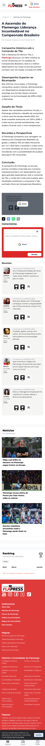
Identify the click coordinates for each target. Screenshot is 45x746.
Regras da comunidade (11, 621)
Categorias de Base (9, 689)
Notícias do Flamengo (10, 610)
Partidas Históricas (9, 676)
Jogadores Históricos (10, 667)
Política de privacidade (11, 618)
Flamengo (7, 58)
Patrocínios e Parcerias (10, 683)
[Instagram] (10, 594)
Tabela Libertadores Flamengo (13, 643)
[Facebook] (16, 594)
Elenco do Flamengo (10, 646)
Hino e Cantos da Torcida (11, 693)
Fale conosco (7, 625)
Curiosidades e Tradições (11, 680)
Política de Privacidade (15, 737)
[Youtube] (4, 594)
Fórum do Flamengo (10, 614)
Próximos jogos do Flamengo (13, 636)
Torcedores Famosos (32, 704)
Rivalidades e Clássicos (32, 670)
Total (5, 561)
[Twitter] (22, 594)
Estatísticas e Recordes (33, 680)
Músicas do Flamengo (10, 650)
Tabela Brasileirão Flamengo (12, 639)
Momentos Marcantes (32, 689)
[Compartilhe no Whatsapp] (13, 219)
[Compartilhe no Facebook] (8, 219)
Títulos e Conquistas (31, 661)
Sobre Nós (6, 607)
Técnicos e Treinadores (32, 667)
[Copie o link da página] (18, 219)
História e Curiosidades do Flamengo (20, 658)
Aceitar (39, 735)
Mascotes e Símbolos (32, 676)
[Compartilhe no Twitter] (3, 219)
